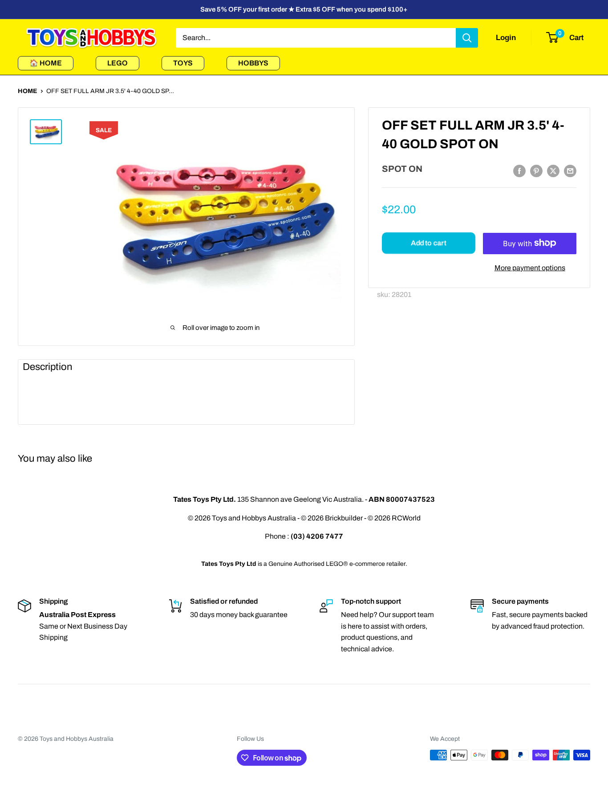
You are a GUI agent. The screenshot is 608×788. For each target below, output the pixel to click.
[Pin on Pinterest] (536, 171)
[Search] (467, 38)
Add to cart (428, 243)
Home (27, 91)
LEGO (117, 63)
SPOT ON (402, 169)
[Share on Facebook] (519, 171)
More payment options (530, 267)
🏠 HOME (45, 63)
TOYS (183, 63)
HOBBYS (253, 63)
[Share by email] (570, 171)
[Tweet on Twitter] (553, 171)
